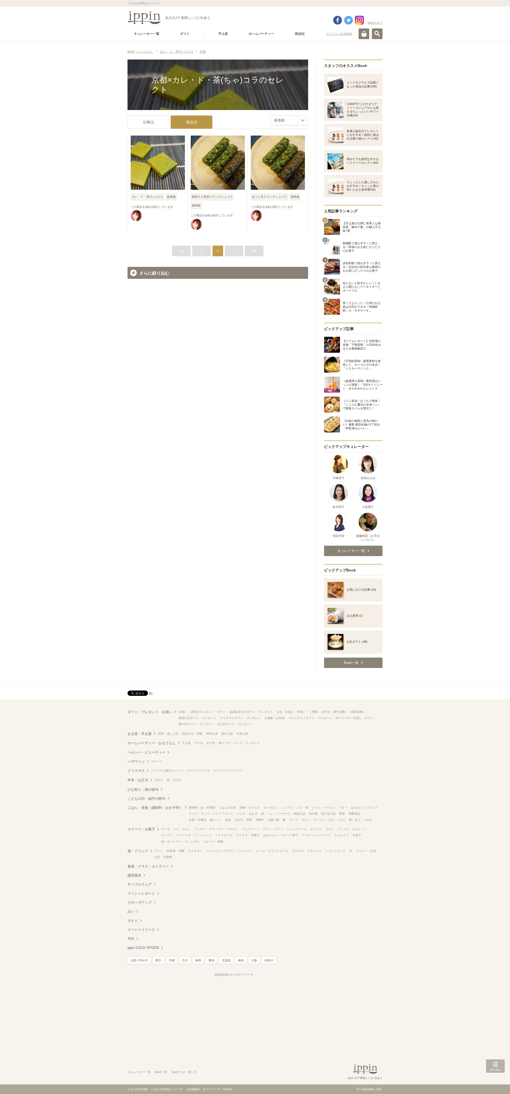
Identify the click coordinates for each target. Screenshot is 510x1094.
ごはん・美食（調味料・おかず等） (155, 808)
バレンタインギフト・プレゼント (310, 717)
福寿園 (171, 196)
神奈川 (269, 960)
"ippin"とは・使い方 (184, 1072)
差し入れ (173, 733)
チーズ (193, 813)
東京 (158, 960)
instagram (359, 20)
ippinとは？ (375, 22)
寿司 (249, 819)
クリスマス (136, 771)
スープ (293, 819)
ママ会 (198, 742)
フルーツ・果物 (213, 841)
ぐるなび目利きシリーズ (167, 1089)
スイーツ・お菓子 (141, 829)
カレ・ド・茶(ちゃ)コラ (147, 196)
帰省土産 (212, 733)
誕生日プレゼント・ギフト (208, 711)
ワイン (158, 850)
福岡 (198, 960)
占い (131, 912)
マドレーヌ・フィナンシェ (193, 835)
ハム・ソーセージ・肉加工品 (286, 813)
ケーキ (165, 829)
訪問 (161, 733)
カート (364, 33)
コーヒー (361, 850)
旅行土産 (227, 733)
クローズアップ (140, 902)
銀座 (241, 960)
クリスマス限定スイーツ (167, 770)
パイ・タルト (182, 829)
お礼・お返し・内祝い (291, 711)
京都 (172, 960)
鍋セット (216, 819)
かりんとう (341, 835)
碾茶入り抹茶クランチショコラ (212, 196)
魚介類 (313, 813)
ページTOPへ (495, 1082)
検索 (377, 33)
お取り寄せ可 (139, 960)
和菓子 (255, 835)
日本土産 (242, 733)
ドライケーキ (223, 835)
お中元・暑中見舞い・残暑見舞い (343, 711)
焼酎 (182, 850)
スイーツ (157, 761)
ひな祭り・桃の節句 (143, 790)
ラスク (329, 829)
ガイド (133, 921)
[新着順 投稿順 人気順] (289, 120)
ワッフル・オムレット (352, 829)
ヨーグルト (271, 807)
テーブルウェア (140, 884)
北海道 (226, 960)
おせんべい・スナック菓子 (280, 835)
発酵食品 (354, 813)
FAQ (226, 1089)
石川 (185, 960)
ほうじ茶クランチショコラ (269, 196)
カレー (305, 819)
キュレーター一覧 (139, 1072)
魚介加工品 (328, 813)
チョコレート (250, 829)
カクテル (298, 850)
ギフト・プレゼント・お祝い (150, 712)
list (150, 693)
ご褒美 (313, 711)
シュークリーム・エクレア (304, 829)
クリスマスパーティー (228, 770)
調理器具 (134, 875)
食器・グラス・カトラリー (148, 866)
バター (343, 807)
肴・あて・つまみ (360, 819)
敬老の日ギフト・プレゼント (197, 717)
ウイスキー (195, 850)
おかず (253, 813)
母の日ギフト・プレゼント (196, 724)
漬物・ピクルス (250, 807)
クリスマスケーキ (198, 770)
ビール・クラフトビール (272, 850)
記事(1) (148, 122)
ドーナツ (167, 835)
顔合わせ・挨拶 (192, 733)
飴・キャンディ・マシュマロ (180, 841)
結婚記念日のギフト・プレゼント (251, 711)
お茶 (157, 857)
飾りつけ (224, 742)
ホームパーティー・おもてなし (152, 743)
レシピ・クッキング (247, 742)
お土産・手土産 (140, 734)
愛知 (211, 960)
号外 (131, 939)
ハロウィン (136, 761)
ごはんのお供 (227, 807)
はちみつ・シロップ (364, 807)
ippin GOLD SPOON (143, 948)
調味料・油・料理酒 (202, 807)
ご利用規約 (192, 1089)
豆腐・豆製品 (197, 819)
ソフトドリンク (335, 850)
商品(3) (191, 122)
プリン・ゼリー (273, 829)
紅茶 (373, 850)
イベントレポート (141, 893)
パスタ (241, 813)
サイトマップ (211, 1089)
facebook (337, 20)
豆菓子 (356, 835)
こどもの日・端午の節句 (146, 799)
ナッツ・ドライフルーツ (217, 813)
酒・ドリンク (138, 851)
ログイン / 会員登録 (339, 33)
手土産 (186, 742)
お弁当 (238, 819)
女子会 (210, 742)
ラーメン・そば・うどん (329, 819)
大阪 (254, 960)
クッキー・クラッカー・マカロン (216, 829)
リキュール (314, 850)
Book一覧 (161, 1072)
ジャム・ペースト (323, 807)
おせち (158, 779)
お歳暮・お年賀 (274, 717)
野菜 (342, 813)
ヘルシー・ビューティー (146, 752)
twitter (348, 20)
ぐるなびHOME (138, 1089)
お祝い (182, 711)
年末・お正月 (138, 780)
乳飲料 (168, 857)
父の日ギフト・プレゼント (234, 724)
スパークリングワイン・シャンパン (229, 850)
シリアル (287, 807)
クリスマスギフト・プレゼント (240, 717)
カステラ (242, 835)
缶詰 (228, 819)
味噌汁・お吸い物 (267, 819)
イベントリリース (141, 930)
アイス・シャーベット (316, 835)
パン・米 (302, 807)
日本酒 (171, 850)
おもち (177, 779)
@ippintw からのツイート (234, 975)
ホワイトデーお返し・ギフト (354, 717)
